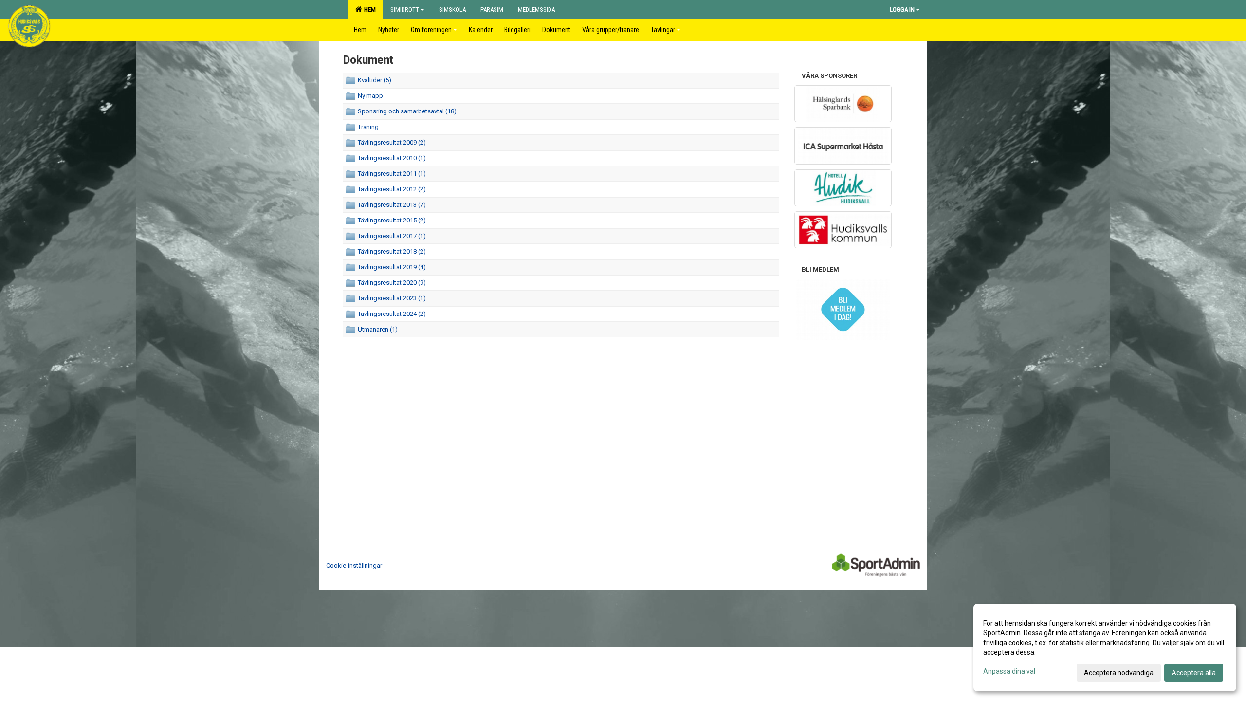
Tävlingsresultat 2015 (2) (392, 220)
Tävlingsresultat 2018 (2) (392, 251)
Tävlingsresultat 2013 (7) (392, 204)
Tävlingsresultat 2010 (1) (392, 158)
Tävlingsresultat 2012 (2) (392, 189)
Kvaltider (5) (374, 80)
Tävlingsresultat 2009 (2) (392, 142)
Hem (368, 9)
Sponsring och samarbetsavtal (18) (407, 111)
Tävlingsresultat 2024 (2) (392, 313)
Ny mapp (370, 95)
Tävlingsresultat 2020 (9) (392, 282)
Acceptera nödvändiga (1119, 673)
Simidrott (404, 9)
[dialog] (1104, 647)
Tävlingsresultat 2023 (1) (392, 298)
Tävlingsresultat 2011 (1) (392, 173)
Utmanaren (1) (378, 329)
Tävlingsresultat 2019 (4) (392, 267)
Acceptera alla (1194, 673)
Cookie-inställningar (354, 565)
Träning (368, 126)
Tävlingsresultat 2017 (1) (392, 236)
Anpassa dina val (1009, 671)
